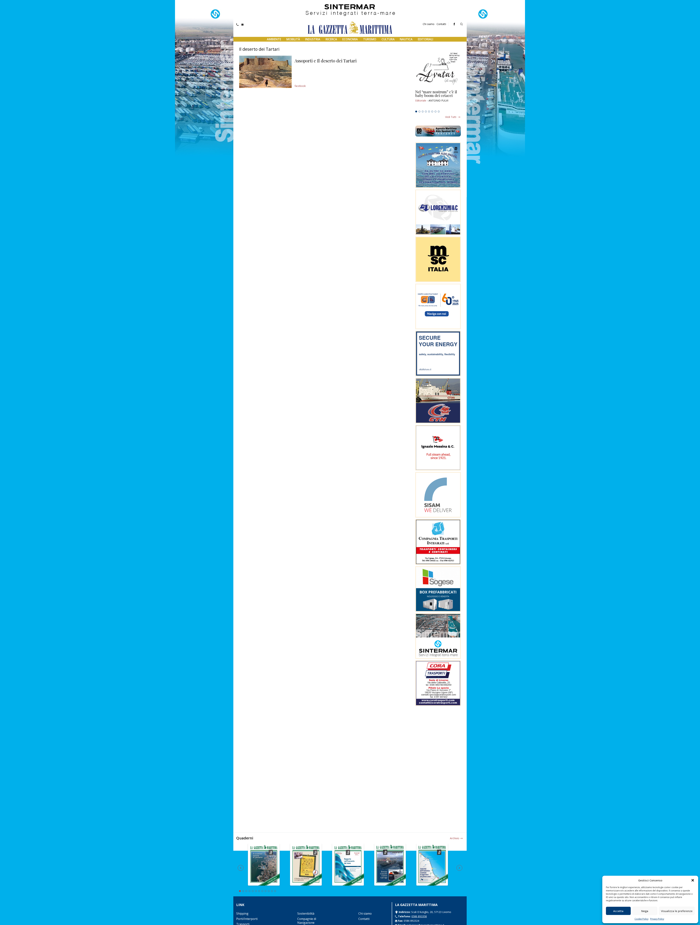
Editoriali (425, 39)
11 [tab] (272, 891)
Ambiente (274, 39)
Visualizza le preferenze (677, 911)
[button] (693, 880)
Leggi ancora (438, 99)
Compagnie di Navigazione (306, 921)
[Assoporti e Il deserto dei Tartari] (265, 72)
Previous (241, 868)
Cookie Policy (641, 918)
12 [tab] (275, 891)
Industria (312, 39)
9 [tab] (266, 891)
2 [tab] (419, 111)
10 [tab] (269, 891)
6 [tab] (432, 111)
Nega (644, 911)
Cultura (388, 39)
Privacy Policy (657, 918)
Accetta (618, 911)
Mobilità (293, 39)
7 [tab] (435, 111)
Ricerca (331, 39)
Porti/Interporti (247, 919)
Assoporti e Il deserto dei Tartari (326, 61)
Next (459, 868)
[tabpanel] (438, 99)
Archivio (454, 838)
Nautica (406, 39)
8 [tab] (439, 111)
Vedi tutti (450, 117)
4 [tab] (426, 111)
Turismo (369, 39)
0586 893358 (419, 916)
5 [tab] (429, 111)
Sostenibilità (305, 913)
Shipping (242, 913)
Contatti (441, 24)
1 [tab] (416, 111)
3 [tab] (423, 111)
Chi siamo (428, 24)
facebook (300, 86)
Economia (350, 39)
